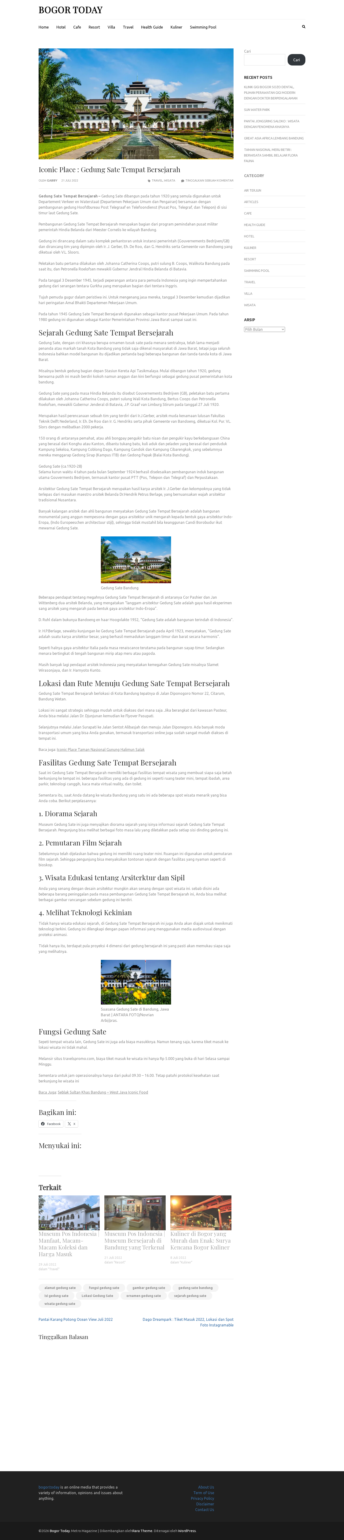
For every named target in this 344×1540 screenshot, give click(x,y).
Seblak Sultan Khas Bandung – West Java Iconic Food (103, 1092)
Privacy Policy (202, 1498)
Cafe (77, 27)
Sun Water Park (257, 110)
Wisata (169, 180)
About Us (206, 1487)
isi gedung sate (56, 1296)
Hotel (61, 27)
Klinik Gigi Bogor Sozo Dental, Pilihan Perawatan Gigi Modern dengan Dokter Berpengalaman (270, 92)
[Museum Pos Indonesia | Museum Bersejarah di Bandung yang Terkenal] (134, 1212)
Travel (128, 27)
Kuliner (176, 27)
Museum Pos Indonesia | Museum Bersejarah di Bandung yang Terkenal (134, 1240)
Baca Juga (47, 1092)
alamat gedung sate (60, 1288)
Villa (111, 27)
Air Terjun (252, 190)
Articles (251, 202)
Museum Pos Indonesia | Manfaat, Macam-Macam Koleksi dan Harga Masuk (69, 1244)
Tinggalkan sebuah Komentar (209, 180)
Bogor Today (70, 9)
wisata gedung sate (59, 1304)
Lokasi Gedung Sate (97, 1296)
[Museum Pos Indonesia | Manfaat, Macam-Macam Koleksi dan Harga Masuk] (69, 1212)
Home (44, 27)
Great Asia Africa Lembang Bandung (274, 138)
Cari (247, 51)
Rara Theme (142, 1531)
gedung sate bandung (195, 1288)
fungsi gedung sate (104, 1288)
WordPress (187, 1531)
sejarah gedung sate (190, 1296)
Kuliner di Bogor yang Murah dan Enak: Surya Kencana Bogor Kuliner (200, 1240)
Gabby (52, 180)
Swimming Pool (203, 27)
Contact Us (204, 1509)
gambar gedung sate (148, 1288)
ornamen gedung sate (143, 1296)
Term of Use (203, 1493)
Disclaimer (205, 1504)
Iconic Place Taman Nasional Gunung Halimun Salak (101, 749)
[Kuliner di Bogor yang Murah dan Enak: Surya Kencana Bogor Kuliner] (200, 1212)
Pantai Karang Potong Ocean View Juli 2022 (76, 1319)
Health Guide (152, 27)
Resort (94, 27)
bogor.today (49, 1487)
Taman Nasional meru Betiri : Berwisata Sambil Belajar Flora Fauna (271, 155)
